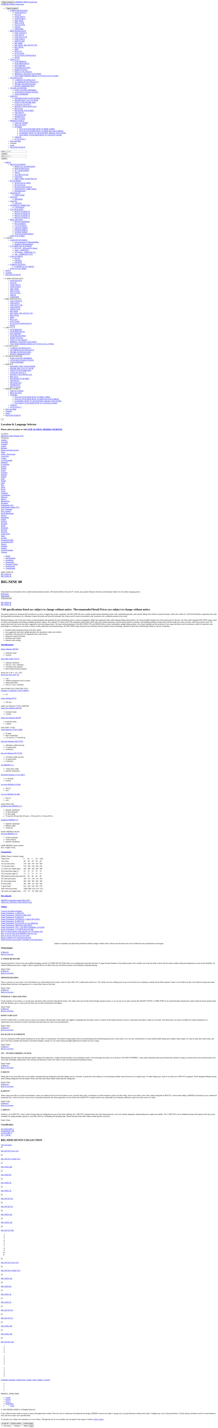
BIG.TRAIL (19, 47)
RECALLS (19, 108)
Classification (10, 568)
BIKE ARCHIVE (16, 220)
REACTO (18, 51)
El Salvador (5, 464)
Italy (2, 485)
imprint (8, 1400)
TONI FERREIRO (21, 94)
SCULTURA (19, 53)
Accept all (5, 1423)
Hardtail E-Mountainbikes (24, 244)
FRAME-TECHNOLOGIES (25, 84)
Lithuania (4, 493)
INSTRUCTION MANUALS (26, 106)
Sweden (4, 538)
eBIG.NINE (19, 21)
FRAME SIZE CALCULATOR (26, 100)
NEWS (8, 271)
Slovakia (4, 530)
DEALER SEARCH (17, 147)
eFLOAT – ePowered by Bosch (26, 248)
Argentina (4, 442)
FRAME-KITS (20, 191)
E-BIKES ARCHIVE (18, 264)
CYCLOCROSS (21, 226)
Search (4, 154)
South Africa (5, 534)
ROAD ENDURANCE (23, 187)
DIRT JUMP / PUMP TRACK (26, 179)
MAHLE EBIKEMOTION (24, 86)
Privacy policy (99, 1419)
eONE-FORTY (20, 19)
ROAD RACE (20, 185)
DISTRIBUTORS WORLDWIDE (27, 98)
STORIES (18, 127)
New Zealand (6, 511)
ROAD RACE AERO (23, 183)
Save (31, 1426)
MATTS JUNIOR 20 (22, 213)
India (3, 479)
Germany (4, 473)
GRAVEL (13, 201)
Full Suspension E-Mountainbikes (27, 242)
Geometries (9, 560)
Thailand (4, 546)
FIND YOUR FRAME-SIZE (25, 102)
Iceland (3, 477)
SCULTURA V (20, 139)
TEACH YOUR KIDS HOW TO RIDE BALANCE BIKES (41, 131)
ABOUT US (14, 59)
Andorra (4, 440)
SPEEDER (19, 199)
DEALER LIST (20, 115)
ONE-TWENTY (21, 33)
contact (8, 1398)
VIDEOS (18, 137)
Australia (8, 411)
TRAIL (17, 173)
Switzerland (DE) (7, 540)
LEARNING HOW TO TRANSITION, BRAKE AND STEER (42, 133)
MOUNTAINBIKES (22, 222)
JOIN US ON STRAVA (23, 72)
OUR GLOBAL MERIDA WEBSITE (44, 429)
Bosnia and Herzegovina (10, 450)
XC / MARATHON (22, 171)
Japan (3, 487)
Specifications (10, 558)
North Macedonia (7, 513)
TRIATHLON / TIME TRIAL (26, 189)
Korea (3, 489)
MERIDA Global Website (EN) (12, 436)
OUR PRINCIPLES (22, 64)
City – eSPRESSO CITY (24, 254)
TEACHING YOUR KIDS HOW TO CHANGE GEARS (40, 135)
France (3, 471)
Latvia (3, 491)
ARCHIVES (19, 113)
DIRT (17, 49)
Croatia (3, 458)
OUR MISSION (20, 61)
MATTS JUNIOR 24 (22, 211)
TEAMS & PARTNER (18, 88)
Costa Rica (5, 456)
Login (12, 145)
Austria (3, 446)
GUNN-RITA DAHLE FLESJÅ (26, 92)
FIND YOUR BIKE (17, 236)
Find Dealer (5, 596)
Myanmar (4, 503)
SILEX (17, 57)
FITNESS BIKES (21, 230)
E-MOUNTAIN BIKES (18, 240)
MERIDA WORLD (17, 121)
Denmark (4, 462)
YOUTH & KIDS (16, 209)
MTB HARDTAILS (22, 169)
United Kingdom (7, 550)
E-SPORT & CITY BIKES (24, 267)
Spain (3, 536)
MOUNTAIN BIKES (18, 164)
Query (3, 151)
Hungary (4, 475)
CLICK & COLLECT (23, 104)
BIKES (8, 162)
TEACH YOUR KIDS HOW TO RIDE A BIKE (37, 129)
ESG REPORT (20, 66)
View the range (6, 1145)
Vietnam (4, 552)
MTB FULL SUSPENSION (25, 166)
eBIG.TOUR (19, 23)
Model (7, 556)
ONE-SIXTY (19, 35)
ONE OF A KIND (21, 123)
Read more (5, 594)
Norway (4, 515)
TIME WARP (20, 195)
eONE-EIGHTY (21, 12)
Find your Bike (15, 141)
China (3, 452)
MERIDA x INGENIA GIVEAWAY (28, 74)
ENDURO (18, 177)
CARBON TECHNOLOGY (25, 80)
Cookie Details (28, 1423)
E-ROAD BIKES (16, 256)
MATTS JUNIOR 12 (22, 218)
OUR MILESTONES (22, 68)
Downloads (9, 562)
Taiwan (3, 544)
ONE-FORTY (20, 39)
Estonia (3, 466)
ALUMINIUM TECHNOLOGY (27, 82)
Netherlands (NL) (7, 505)
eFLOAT (18, 15)
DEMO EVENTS (21, 70)
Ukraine (4, 548)
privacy (8, 1402)
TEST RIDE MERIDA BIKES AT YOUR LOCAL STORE (36, 76)
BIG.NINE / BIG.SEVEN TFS (26, 45)
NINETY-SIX (20, 41)
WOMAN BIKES (21, 232)
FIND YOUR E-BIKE (18, 269)
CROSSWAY (20, 207)
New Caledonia (6, 509)
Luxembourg (5, 495)
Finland (3, 468)
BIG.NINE (19, 43)
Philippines (5, 517)
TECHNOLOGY (16, 78)
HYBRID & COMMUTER (20, 205)
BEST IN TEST (20, 125)
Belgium (4, 448)
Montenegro (5, 501)
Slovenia (4, 532)
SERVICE (14, 96)
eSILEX (18, 27)
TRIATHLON (15, 193)
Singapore (4, 528)
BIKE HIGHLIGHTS (18, 31)
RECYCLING (20, 119)
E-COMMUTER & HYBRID (21, 246)
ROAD (17, 258)
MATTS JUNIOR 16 (22, 215)
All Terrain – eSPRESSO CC (25, 252)
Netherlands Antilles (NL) (10, 507)
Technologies (10, 566)
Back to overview (7, 954)
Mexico (3, 499)
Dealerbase (9, 1404)
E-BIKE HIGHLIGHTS (19, 10)
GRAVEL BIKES (21, 228)
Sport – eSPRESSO (22, 250)
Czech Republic (6, 460)
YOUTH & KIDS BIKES (24, 234)
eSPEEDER (19, 29)
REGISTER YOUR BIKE (24, 110)
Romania (4, 524)
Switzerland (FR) (7, 542)
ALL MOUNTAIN (21, 175)
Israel (3, 483)
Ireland (3, 481)
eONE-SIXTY (20, 17)
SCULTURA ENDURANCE (25, 55)
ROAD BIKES (15, 181)
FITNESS (13, 197)
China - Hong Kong (8, 454)
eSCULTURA (20, 25)
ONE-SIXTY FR (21, 37)
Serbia (3, 526)
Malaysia (4, 497)
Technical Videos (11, 564)
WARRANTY (20, 117)
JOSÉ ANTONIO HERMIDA (26, 90)
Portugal (4, 522)
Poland (3, 520)
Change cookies (16, 1423)
